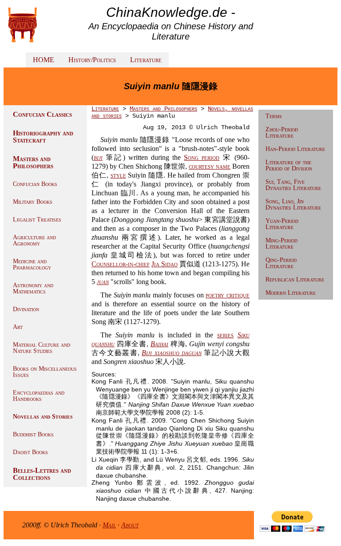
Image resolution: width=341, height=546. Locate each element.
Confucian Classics (42, 114)
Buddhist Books (33, 434)
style (118, 175)
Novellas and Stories (43, 416)
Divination (26, 309)
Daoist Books (30, 452)
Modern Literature (291, 292)
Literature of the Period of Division (289, 165)
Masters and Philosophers (33, 162)
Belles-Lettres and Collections (42, 474)
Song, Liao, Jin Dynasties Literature (293, 204)
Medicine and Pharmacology (32, 264)
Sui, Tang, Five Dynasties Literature (293, 184)
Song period (201, 157)
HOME (43, 59)
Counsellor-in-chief (120, 264)
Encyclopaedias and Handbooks (38, 395)
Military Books (32, 201)
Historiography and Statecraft (43, 136)
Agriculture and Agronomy (34, 240)
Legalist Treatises (37, 219)
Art (18, 327)
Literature (146, 59)
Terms (274, 116)
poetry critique (228, 295)
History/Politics (92, 59)
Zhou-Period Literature (282, 132)
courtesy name (209, 166)
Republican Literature (295, 279)
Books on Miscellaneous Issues (45, 371)
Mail (109, 525)
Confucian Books (35, 184)
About (130, 525)
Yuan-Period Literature (282, 224)
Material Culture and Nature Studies (41, 347)
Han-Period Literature (295, 149)
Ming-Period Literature (281, 243)
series (225, 335)
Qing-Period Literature (281, 263)
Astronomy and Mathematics (33, 288)
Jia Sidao (164, 264)
